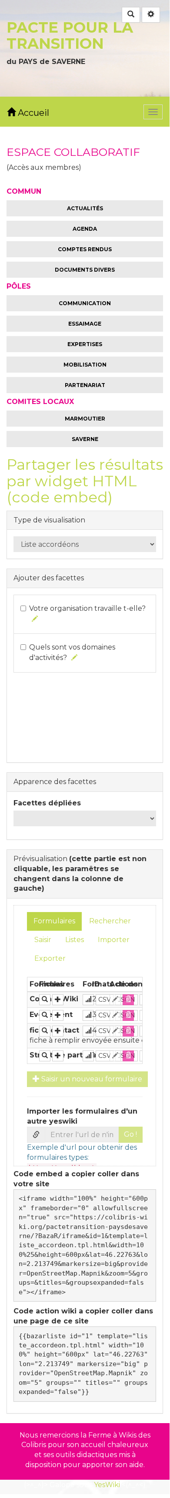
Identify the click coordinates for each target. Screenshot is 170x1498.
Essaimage (84, 323)
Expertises (84, 344)
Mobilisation (85, 364)
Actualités (85, 208)
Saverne (85, 439)
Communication (85, 303)
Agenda (85, 229)
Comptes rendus (85, 249)
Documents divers (85, 269)
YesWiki (107, 1485)
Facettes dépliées (47, 803)
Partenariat (85, 385)
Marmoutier (85, 418)
